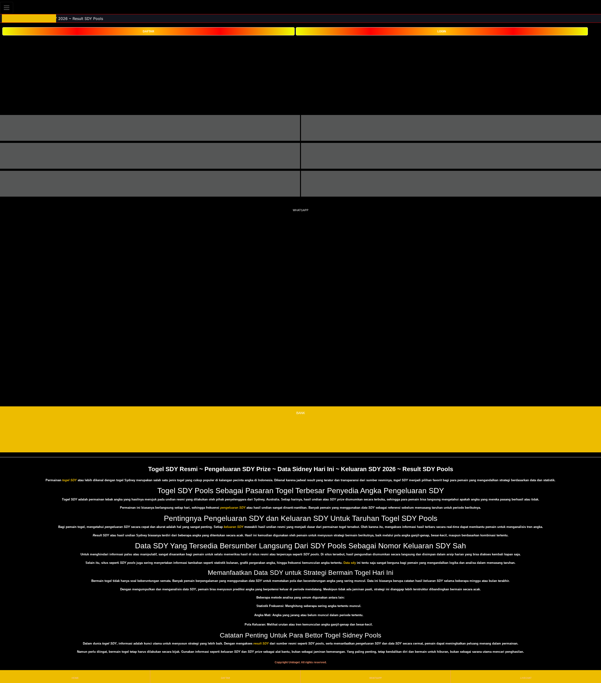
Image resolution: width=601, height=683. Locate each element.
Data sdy (349, 563)
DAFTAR (148, 31)
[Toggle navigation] (6, 7)
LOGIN (441, 31)
